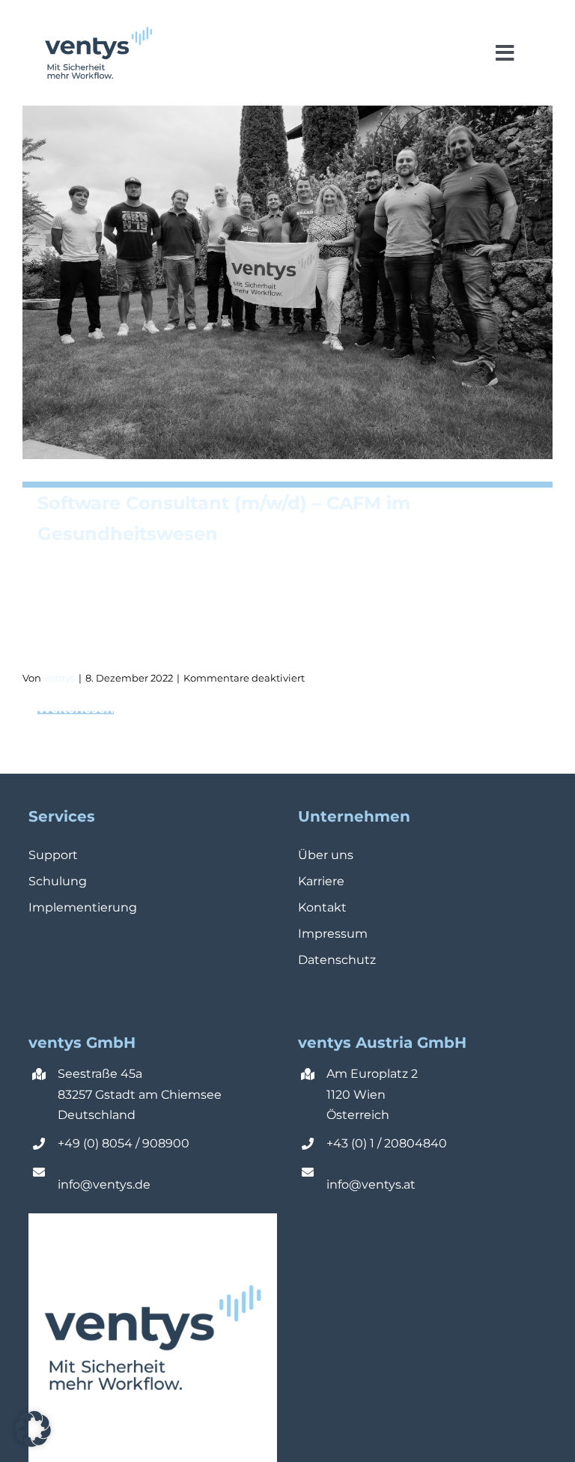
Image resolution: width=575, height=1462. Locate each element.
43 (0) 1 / (358, 1143)
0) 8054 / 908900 (138, 1143)
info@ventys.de (104, 1184)
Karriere (321, 881)
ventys (59, 678)
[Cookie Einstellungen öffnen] (33, 1443)
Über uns (325, 855)
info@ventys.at (371, 1184)
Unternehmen (354, 816)
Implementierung (82, 907)
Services (61, 816)
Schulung (57, 881)
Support (53, 855)
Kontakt (322, 907)
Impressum (333, 933)
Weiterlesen (295, 708)
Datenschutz (337, 960)
